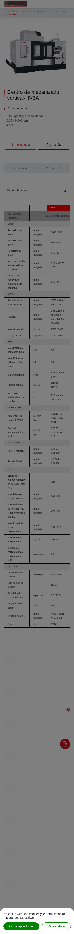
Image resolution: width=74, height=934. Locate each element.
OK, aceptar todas (21, 926)
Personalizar (56, 926)
